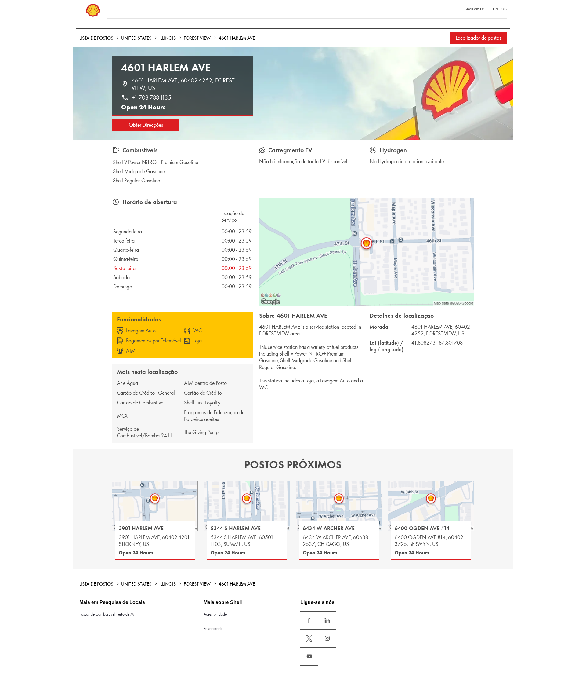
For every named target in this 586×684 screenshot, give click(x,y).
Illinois (167, 38)
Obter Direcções (146, 125)
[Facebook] (309, 620)
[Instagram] (327, 638)
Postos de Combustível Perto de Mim (108, 614)
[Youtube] (309, 656)
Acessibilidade (215, 614)
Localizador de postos (478, 38)
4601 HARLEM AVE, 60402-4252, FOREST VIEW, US (184, 84)
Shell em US (475, 9)
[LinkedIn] (327, 620)
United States (136, 38)
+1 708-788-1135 (151, 97)
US (504, 9)
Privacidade (213, 628)
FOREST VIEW (197, 38)
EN (495, 9)
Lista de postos (96, 38)
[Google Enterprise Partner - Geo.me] (270, 295)
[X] (309, 638)
